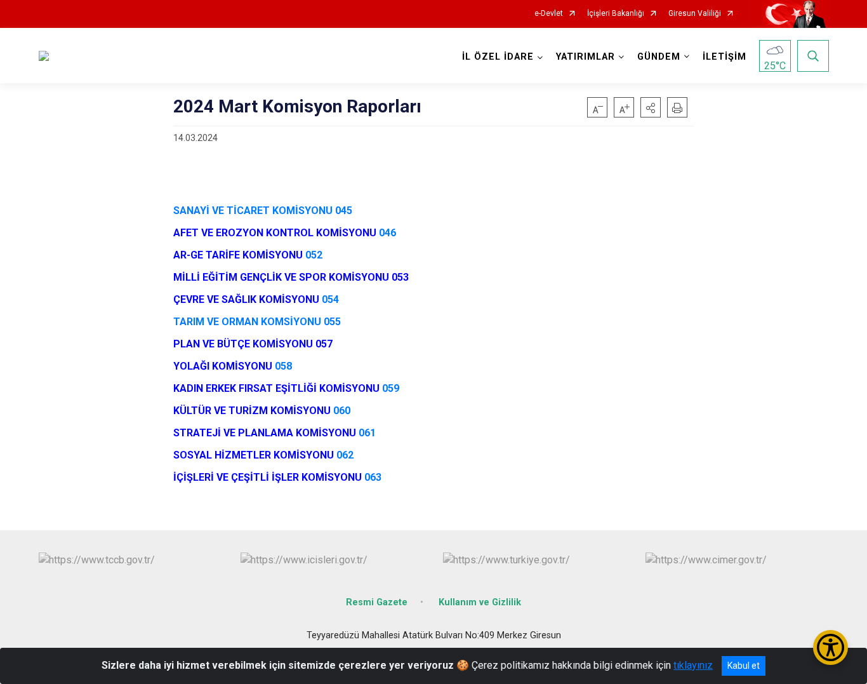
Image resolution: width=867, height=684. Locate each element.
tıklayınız (693, 665)
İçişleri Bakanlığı (615, 14)
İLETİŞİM (724, 56)
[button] (650, 107)
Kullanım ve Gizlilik (480, 602)
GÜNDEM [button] (658, 56)
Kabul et (743, 666)
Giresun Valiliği (694, 14)
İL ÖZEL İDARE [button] (498, 56)
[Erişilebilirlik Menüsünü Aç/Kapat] (830, 647)
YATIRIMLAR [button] (585, 56)
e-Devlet (548, 14)
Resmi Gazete (376, 602)
